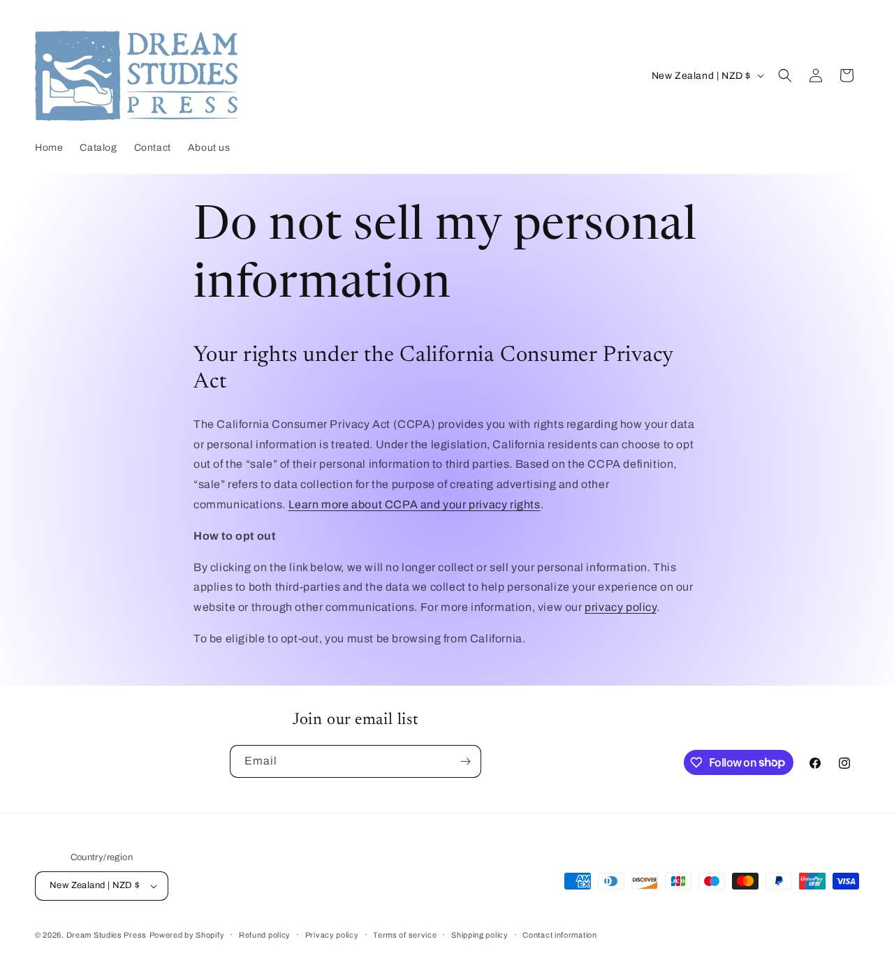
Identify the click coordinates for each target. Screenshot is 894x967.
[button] (785, 75)
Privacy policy (332, 935)
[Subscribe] (465, 761)
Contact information (559, 935)
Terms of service (405, 935)
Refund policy (265, 935)
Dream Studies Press (106, 935)
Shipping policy (479, 935)
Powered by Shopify (187, 935)
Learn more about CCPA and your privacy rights (414, 504)
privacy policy (620, 607)
